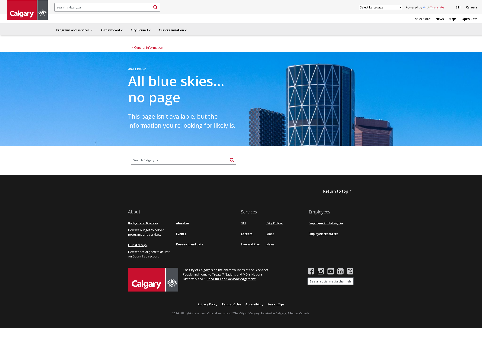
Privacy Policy (207, 304)
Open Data (469, 19)
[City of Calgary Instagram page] (321, 271)
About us (182, 223)
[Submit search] (155, 7)
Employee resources (323, 234)
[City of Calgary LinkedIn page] (340, 271)
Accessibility (254, 304)
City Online (274, 223)
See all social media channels (331, 281)
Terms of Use (231, 304)
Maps (453, 19)
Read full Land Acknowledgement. (231, 279)
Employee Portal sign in (326, 223)
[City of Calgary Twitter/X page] (350, 271)
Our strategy (137, 245)
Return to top (335, 191)
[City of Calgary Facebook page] (311, 271)
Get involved (110, 30)
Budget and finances (143, 223)
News (440, 19)
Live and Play (250, 244)
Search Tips (276, 304)
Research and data (189, 244)
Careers (471, 7)
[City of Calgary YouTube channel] (330, 271)
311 (458, 7)
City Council (139, 30)
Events (181, 234)
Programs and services (73, 30)
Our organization (171, 30)
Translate (437, 7)
